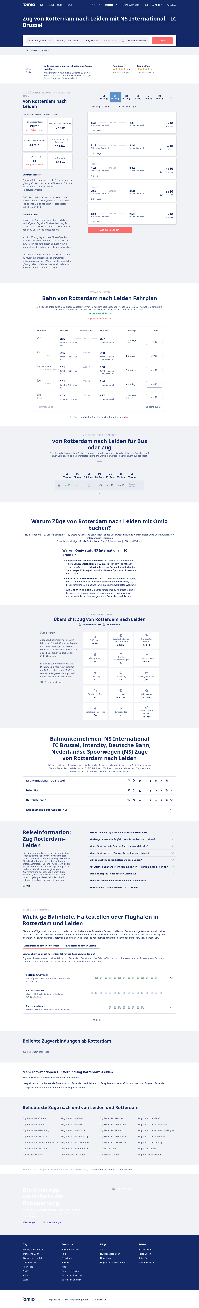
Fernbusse (67, 1244)
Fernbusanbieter (70, 1249)
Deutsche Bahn (31, 1253)
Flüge (59, 5)
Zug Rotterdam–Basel (72, 1118)
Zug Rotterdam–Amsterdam (152, 1124)
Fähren (69, 5)
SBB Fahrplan (30, 1262)
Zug (41, 5)
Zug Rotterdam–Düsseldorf (114, 1142)
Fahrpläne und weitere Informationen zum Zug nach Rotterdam (133, 1083)
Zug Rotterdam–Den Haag (36, 1051)
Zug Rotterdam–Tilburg (150, 1142)
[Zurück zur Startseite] (31, 5)
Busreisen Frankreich (73, 1275)
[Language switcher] (111, 4)
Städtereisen (145, 1249)
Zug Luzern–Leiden (32, 1154)
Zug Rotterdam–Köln (110, 1130)
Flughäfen (105, 1258)
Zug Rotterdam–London (112, 1118)
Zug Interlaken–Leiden (149, 1154)
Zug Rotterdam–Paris (33, 1124)
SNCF (26, 1271)
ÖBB (25, 1275)
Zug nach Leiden (77, 1169)
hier (127, 417)
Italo (25, 1279)
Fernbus (50, 5)
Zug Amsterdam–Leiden (73, 1154)
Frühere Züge (46, 406)
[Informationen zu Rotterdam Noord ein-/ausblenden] (171, 1007)
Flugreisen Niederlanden (113, 1262)
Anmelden (171, 5)
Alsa (64, 1266)
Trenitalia (28, 1266)
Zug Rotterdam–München (113, 1124)
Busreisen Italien (70, 1271)
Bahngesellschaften (33, 1249)
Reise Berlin (145, 1253)
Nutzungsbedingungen (77, 1299)
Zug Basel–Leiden (147, 1148)
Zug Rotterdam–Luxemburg (75, 1142)
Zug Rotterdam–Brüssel (73, 1130)
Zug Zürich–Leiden (109, 1148)
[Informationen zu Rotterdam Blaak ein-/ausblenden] (171, 993)
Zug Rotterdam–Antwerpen (152, 1136)
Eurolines (67, 1258)
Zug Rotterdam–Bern (72, 1124)
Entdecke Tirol (146, 1262)
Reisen (142, 1244)
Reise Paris (144, 1258)
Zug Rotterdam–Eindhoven (75, 1148)
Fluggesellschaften (110, 1253)
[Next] (171, 97)
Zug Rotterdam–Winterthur (114, 1136)
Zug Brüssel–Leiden (109, 1154)
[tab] (101, 106)
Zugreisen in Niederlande (53, 1169)
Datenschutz (99, 1299)
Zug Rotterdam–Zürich (34, 1118)
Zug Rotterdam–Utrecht (35, 1136)
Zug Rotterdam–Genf (149, 1118)
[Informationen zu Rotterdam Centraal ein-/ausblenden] (171, 978)
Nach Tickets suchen (34, 130)
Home (26, 1169)
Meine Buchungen (131, 5)
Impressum (54, 1299)
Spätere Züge (153, 406)
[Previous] (58, 475)
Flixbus (65, 1262)
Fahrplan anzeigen (34, 164)
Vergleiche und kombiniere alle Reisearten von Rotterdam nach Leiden (60, 1083)
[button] (93, 40)
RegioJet (66, 1253)
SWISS (103, 1249)
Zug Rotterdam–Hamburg (36, 1130)
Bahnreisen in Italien (34, 1258)
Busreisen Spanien (71, 1279)
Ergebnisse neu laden (98, 318)
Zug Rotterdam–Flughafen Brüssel (40, 1142)
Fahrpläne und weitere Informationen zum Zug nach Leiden (54, 1087)
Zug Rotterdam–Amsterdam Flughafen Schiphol (162, 1130)
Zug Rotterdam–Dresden (35, 1148)
